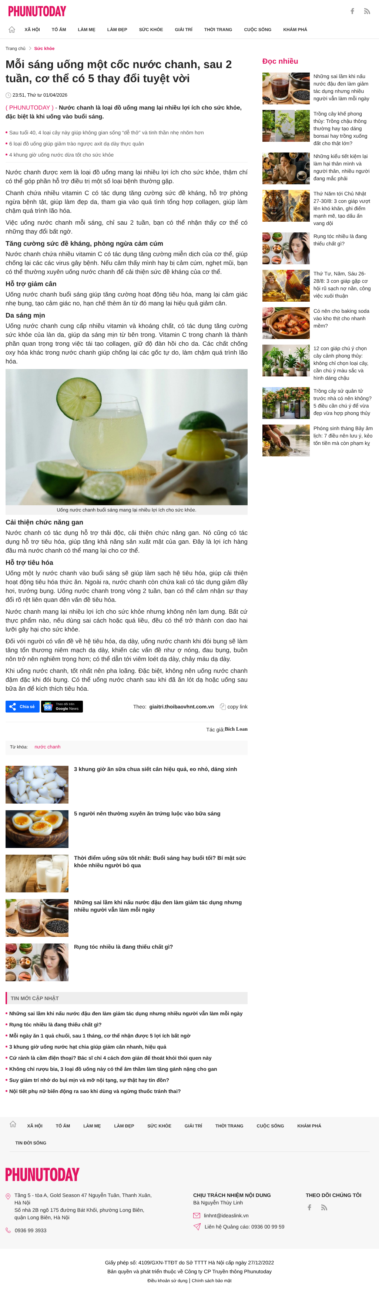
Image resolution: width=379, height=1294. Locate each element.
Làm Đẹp (117, 29)
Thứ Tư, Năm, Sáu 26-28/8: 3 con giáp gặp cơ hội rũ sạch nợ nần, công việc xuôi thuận (342, 285)
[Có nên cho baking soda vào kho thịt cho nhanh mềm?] (286, 323)
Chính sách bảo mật (211, 1280)
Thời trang (218, 29)
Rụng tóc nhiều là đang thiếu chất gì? (123, 947)
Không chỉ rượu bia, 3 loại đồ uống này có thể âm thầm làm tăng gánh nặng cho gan (113, 1069)
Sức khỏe (151, 29)
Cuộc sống (257, 29)
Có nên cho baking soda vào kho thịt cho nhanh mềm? (341, 318)
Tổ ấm (59, 29)
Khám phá (295, 29)
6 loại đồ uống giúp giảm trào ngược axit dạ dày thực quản (76, 144)
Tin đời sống (31, 1143)
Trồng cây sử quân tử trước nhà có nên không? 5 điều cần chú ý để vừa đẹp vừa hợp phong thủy (342, 402)
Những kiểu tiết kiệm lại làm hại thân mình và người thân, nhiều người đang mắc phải (341, 167)
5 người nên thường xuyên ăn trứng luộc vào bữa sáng (147, 814)
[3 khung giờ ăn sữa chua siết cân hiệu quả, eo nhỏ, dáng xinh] (37, 785)
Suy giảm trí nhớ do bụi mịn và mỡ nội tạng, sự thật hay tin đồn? (89, 1080)
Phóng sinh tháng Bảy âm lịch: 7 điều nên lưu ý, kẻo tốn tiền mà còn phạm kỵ (343, 435)
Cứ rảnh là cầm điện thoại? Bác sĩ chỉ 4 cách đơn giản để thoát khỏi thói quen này (110, 1058)
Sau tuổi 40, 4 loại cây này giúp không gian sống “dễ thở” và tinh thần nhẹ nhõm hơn (106, 132)
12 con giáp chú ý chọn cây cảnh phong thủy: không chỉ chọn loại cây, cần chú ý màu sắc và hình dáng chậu (340, 363)
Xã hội (32, 29)
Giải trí (183, 29)
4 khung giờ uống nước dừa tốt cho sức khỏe (61, 155)
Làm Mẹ (86, 29)
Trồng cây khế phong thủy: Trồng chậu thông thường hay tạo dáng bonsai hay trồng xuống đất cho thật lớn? (340, 128)
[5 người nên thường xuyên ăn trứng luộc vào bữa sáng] (37, 829)
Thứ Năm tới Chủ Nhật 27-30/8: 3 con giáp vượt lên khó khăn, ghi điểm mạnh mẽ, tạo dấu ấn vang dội (341, 208)
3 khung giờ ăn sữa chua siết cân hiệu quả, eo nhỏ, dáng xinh (155, 769)
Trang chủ (16, 48)
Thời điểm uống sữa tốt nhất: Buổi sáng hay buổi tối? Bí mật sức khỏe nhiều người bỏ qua (160, 862)
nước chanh (47, 747)
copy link (238, 707)
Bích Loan (236, 729)
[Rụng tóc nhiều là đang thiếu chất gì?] (37, 962)
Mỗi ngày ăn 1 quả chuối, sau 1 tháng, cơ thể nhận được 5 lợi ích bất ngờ (99, 1036)
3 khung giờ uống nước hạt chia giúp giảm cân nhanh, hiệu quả (87, 1047)
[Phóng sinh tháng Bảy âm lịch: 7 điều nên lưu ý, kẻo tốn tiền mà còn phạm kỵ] (286, 440)
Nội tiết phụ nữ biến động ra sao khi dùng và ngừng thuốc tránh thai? (95, 1091)
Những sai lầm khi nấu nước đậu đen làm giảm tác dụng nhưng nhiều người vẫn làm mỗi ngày (158, 906)
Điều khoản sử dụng (168, 1280)
